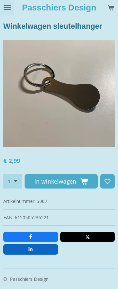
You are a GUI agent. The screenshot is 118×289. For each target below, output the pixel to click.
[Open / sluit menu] (7, 7)
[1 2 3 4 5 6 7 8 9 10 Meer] (12, 181)
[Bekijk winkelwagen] (111, 7)
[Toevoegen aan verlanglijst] (107, 181)
